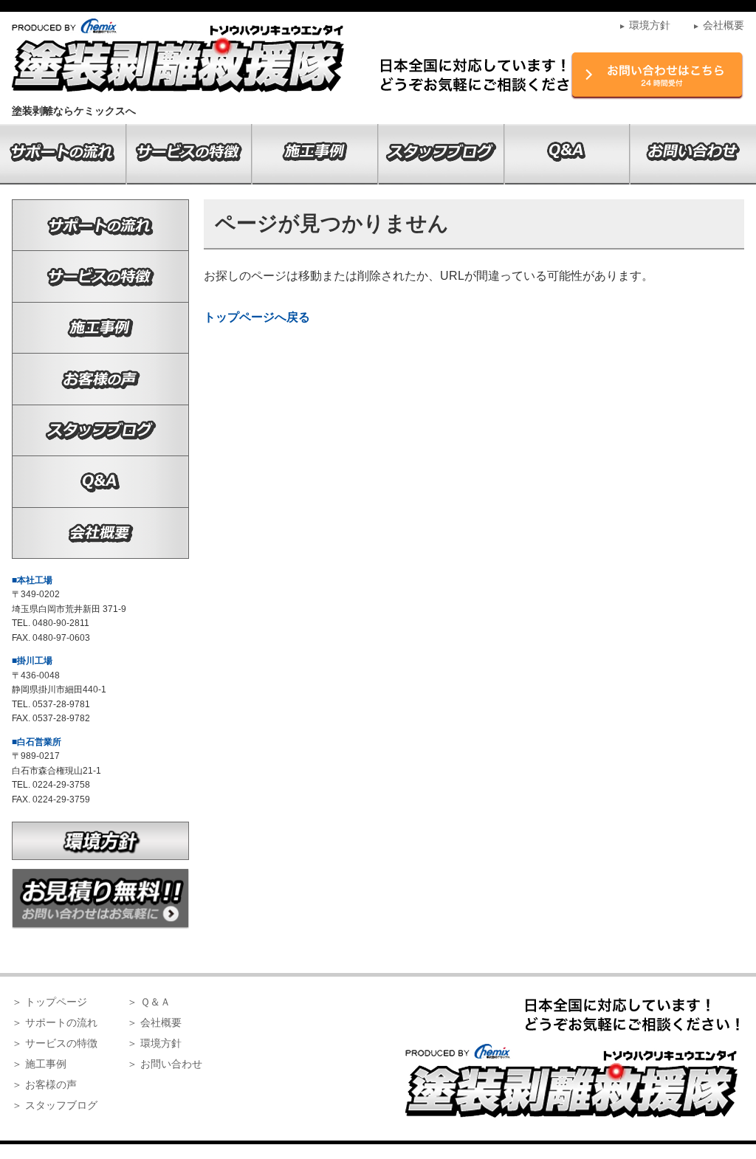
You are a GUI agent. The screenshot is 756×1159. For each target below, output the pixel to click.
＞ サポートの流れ (54, 1022)
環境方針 (644, 25)
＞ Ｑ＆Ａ (149, 1002)
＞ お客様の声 (44, 1084)
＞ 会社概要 (154, 1022)
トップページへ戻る (257, 317)
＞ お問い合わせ (164, 1064)
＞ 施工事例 (39, 1064)
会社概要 (718, 25)
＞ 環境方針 (154, 1043)
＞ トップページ (49, 1002)
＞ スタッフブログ (54, 1105)
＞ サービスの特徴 (54, 1043)
